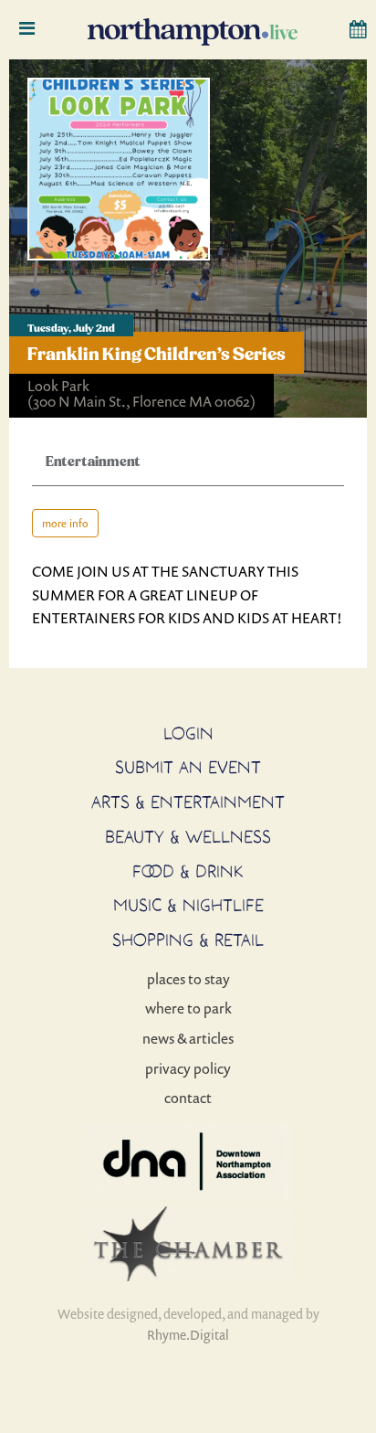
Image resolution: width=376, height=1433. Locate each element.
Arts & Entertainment (188, 801)
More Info (65, 523)
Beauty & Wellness (188, 836)
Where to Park (188, 1008)
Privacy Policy (188, 1068)
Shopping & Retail (188, 939)
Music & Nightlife (188, 905)
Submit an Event (188, 767)
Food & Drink (188, 871)
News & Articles (188, 1038)
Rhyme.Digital (188, 1334)
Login (188, 733)
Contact (188, 1098)
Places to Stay (188, 979)
